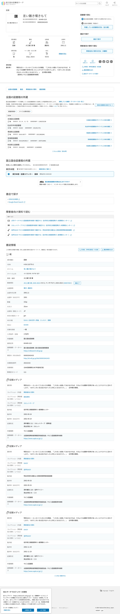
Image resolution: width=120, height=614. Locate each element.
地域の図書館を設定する (104, 105)
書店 (21, 89)
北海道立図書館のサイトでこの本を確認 (98, 120)
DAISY (26, 463)
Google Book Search (16, 202)
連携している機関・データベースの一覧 (71, 101)
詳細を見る (62, 54)
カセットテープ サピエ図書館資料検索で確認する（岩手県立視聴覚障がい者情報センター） (42, 225)
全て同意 (43, 610)
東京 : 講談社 (28, 288)
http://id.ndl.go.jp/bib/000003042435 (37, 358)
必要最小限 (28, 610)
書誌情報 (42, 89)
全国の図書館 (12, 89)
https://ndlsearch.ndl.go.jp (33, 351)
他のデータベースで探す (91, 74)
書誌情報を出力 (88, 70)
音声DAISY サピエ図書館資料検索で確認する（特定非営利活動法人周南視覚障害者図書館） (42, 230)
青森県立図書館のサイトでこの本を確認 (98, 133)
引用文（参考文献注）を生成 (92, 67)
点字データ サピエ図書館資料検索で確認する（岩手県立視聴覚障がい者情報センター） (40, 220)
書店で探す (97, 39)
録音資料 (27, 397)
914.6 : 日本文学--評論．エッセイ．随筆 (37, 320)
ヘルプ (107, 5)
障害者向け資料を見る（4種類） (97, 51)
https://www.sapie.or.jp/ (32, 438)
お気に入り (85, 62)
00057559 (67, 283)
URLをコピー (93, 62)
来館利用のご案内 (44, 169)
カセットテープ (29, 403)
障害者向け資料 (31, 89)
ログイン (114, 5)
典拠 (76, 283)
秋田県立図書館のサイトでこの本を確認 (98, 146)
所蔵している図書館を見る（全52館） (97, 27)
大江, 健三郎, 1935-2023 (32, 283)
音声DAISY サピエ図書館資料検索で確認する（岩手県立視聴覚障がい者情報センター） (40, 235)
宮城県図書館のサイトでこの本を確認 (99, 139)
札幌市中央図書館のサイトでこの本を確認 (97, 126)
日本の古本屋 (13, 199)
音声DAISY (27, 469)
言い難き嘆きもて (30, 269)
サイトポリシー (63, 608)
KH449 (26, 325)
